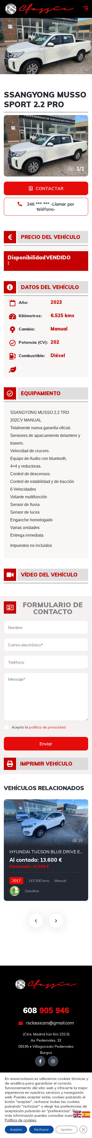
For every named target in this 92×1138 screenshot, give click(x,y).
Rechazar (41, 1129)
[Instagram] (53, 1061)
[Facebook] (40, 1061)
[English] (77, 1114)
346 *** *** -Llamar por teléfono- (50, 206)
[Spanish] (86, 1114)
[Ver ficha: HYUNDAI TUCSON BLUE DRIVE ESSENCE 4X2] (46, 850)
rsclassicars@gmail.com (49, 1022)
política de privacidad (47, 727)
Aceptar (16, 1129)
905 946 (46, 1010)
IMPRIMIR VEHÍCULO (46, 763)
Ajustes (66, 1129)
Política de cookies (20, 1120)
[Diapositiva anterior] (36, 921)
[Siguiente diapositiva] (56, 921)
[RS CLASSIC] (39, 9)
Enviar (46, 743)
